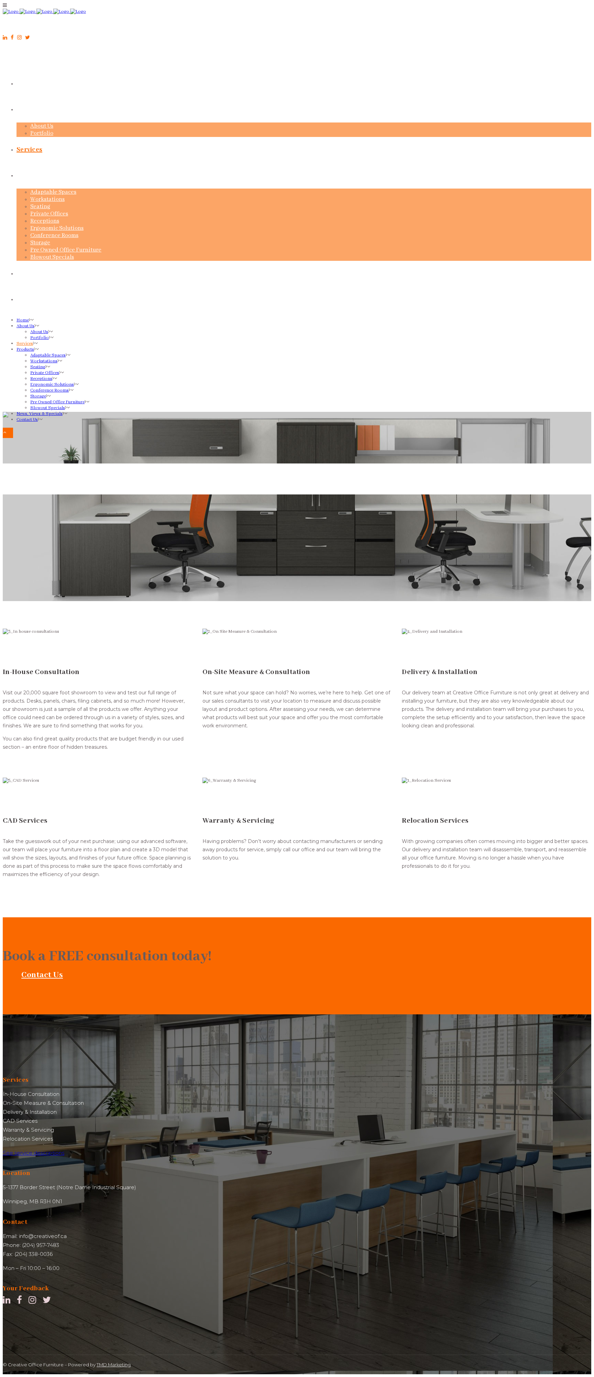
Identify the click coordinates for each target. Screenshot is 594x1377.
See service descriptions (33, 1153)
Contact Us (42, 975)
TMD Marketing (114, 1364)
